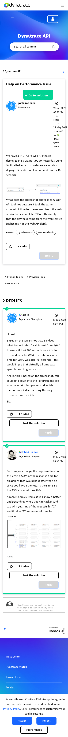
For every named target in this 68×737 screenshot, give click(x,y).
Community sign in (52, 19)
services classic (46, 232)
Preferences (34, 730)
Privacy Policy (11, 709)
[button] (22, 721)
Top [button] (5, 629)
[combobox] (34, 46)
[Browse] (14, 18)
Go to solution (38, 95)
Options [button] (63, 71)
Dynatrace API (13, 71)
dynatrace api (25, 232)
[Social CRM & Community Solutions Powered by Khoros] (57, 630)
